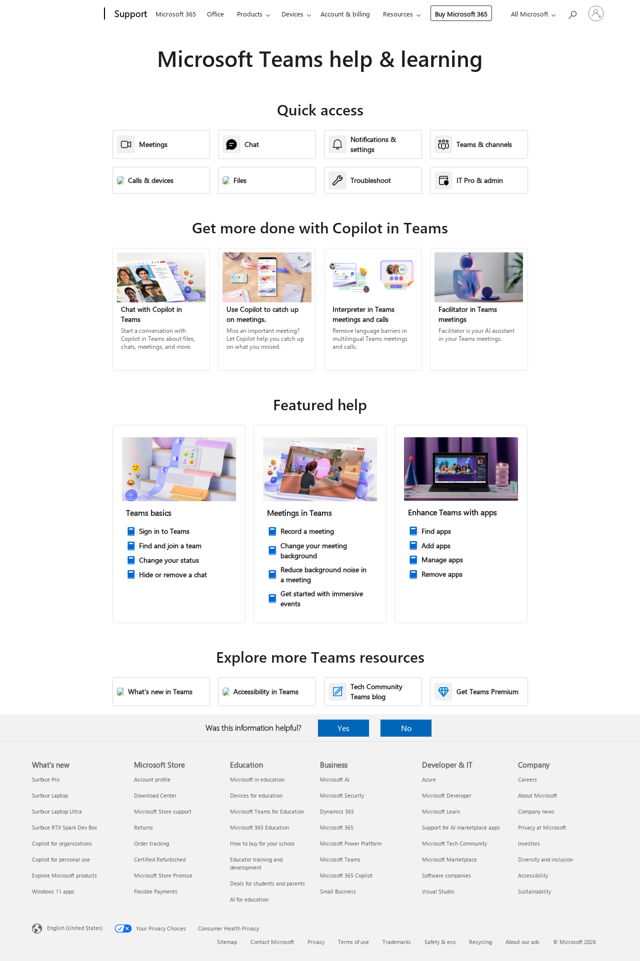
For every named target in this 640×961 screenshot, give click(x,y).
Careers (527, 779)
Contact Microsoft (272, 942)
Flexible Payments (156, 891)
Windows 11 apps (53, 891)
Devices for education (256, 795)
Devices (293, 13)
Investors (529, 843)
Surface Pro (46, 779)
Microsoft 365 (176, 13)
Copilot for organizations (62, 843)
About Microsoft (537, 795)
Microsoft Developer (447, 795)
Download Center (155, 795)
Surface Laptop (50, 795)
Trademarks (396, 942)
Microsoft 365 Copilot (346, 875)
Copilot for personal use (61, 859)
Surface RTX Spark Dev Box (64, 827)
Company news (536, 811)
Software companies (446, 875)
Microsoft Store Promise (163, 875)
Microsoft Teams (340, 859)
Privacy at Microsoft (542, 827)
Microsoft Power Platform (351, 843)
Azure (429, 779)
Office (215, 13)
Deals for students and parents (267, 883)
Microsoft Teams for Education (267, 811)
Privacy (316, 942)
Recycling (480, 942)
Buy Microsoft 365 (461, 13)
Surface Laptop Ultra (57, 811)
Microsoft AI (335, 779)
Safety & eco (440, 942)
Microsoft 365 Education (259, 827)
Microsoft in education (257, 779)
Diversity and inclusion (545, 859)
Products (249, 13)
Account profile (152, 779)
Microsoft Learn (441, 811)
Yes (344, 728)
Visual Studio (438, 891)
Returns (143, 827)
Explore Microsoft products (64, 875)
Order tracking (151, 843)
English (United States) (74, 928)
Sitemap (227, 942)
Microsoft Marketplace (449, 859)
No (406, 728)
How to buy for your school (262, 843)
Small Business (338, 891)
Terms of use (353, 942)
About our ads (523, 942)
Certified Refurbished (160, 859)
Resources (398, 13)
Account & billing (345, 13)
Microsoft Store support (163, 811)
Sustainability (534, 891)
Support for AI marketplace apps (461, 827)
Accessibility (533, 875)
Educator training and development (256, 863)
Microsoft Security (342, 795)
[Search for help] (572, 12)
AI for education (249, 899)
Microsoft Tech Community (454, 843)
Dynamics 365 (337, 811)
